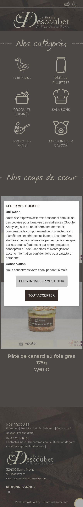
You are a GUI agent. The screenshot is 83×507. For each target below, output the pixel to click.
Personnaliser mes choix (41, 281)
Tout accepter (41, 295)
